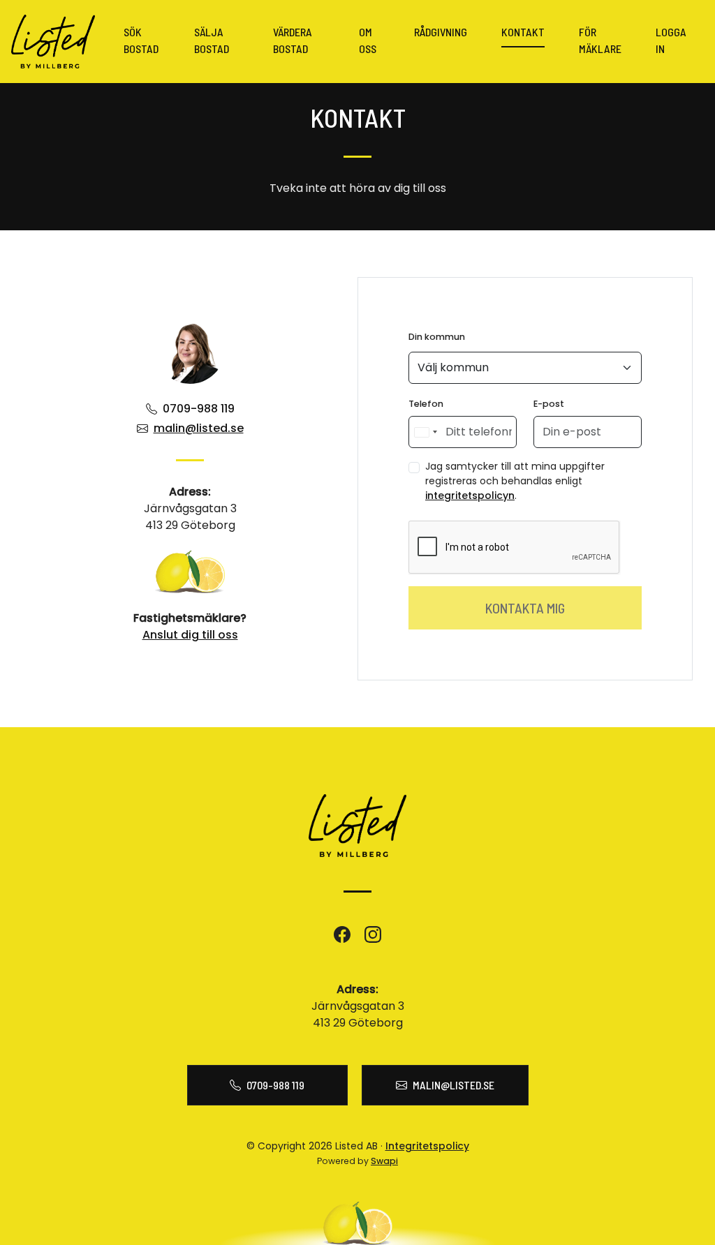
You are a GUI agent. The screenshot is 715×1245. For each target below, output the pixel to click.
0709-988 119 (199, 409)
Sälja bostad (211, 40)
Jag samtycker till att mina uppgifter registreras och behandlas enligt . (515, 480)
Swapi (384, 1161)
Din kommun (436, 337)
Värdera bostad (292, 40)
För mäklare (600, 40)
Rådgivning (440, 31)
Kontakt (523, 31)
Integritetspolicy (427, 1146)
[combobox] (425, 432)
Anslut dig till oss (190, 635)
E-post (548, 404)
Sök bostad (141, 40)
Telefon (425, 404)
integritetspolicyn (470, 495)
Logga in (671, 40)
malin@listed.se (199, 428)
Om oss (367, 40)
